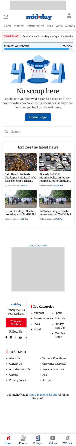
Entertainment (42, 318)
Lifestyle (60, 318)
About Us (14, 358)
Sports (58, 313)
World (37, 329)
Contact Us (15, 363)
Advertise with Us (19, 369)
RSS (44, 374)
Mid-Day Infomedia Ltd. (43, 394)
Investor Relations (53, 369)
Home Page (38, 117)
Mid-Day (24, 185)
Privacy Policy (17, 380)
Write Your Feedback (16, 323)
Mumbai (39, 313)
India (37, 324)
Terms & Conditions (54, 358)
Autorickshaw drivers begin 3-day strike (43, 36)
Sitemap (47, 380)
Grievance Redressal (54, 363)
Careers (13, 374)
